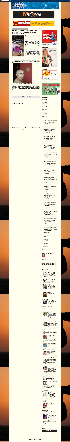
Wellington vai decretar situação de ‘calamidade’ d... (49, 184)
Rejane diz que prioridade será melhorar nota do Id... (49, 123)
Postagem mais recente (16, 127)
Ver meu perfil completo (49, 254)
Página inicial (26, 127)
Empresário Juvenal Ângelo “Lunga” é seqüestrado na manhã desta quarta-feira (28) (51, 344)
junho (45, 239)
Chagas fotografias (50, 253)
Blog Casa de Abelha (47, 284)
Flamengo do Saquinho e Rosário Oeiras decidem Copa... (49, 130)
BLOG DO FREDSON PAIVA (48, 391)
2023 (44, 105)
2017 (44, 113)
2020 (44, 109)
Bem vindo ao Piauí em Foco (48, 306)
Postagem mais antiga (36, 127)
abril (45, 242)
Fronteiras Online (46, 299)
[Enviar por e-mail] (26, 96)
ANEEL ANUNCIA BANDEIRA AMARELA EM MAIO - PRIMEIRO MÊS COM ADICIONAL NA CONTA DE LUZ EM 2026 (51, 273)
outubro (45, 233)
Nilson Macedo (45, 414)
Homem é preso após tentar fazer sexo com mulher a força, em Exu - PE (52, 416)
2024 (44, 103)
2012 (44, 249)
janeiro (45, 246)
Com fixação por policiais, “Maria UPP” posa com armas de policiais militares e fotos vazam (49, 360)
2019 (44, 110)
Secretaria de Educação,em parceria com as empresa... (50, 207)
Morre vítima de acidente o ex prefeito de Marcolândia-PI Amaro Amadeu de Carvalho (52, 382)
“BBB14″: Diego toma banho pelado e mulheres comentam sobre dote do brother (49, 329)
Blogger (40, 439)
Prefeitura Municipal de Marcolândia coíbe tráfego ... (50, 141)
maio (45, 240)
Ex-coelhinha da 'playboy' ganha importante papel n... (49, 150)
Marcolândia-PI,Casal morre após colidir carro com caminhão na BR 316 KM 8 (51, 336)
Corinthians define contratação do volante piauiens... (49, 132)
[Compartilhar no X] (28, 96)
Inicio (44, 308)
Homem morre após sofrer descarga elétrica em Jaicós (50, 164)
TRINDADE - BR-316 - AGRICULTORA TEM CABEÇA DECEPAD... (50, 139)
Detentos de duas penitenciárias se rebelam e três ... (49, 223)
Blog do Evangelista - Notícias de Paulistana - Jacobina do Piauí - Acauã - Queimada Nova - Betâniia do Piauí (49, 279)
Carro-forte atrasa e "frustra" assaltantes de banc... (48, 168)
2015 (44, 116)
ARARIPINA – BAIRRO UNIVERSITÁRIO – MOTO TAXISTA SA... (50, 230)
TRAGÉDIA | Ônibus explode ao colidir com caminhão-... (50, 187)
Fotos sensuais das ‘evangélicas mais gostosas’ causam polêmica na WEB (51, 313)
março (45, 243)
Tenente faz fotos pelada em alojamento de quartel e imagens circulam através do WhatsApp (50, 321)
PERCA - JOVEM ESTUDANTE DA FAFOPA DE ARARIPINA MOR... (49, 137)
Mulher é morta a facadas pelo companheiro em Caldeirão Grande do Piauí (51, 367)
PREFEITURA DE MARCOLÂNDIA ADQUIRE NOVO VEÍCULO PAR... (50, 148)
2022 (44, 106)
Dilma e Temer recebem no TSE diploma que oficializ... (49, 159)
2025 (44, 102)
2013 (44, 248)
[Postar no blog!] (27, 96)
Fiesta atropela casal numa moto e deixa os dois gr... (49, 193)
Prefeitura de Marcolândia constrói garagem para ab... (49, 146)
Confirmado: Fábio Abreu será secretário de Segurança (49, 209)
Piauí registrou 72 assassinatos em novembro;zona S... (49, 196)
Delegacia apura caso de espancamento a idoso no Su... (49, 200)
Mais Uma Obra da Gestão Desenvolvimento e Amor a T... (49, 214)
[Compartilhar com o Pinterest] (30, 96)
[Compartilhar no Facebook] (29, 96)
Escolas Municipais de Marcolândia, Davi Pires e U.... (50, 205)
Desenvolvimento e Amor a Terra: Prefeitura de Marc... (49, 143)
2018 (44, 112)
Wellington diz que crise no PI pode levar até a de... (49, 225)
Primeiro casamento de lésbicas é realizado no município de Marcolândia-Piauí (51, 352)
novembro (46, 232)
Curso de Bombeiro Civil (51, 293)
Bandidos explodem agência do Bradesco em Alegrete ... (49, 178)
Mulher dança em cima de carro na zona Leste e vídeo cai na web (50, 375)
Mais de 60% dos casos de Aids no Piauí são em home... (49, 221)
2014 (44, 117)
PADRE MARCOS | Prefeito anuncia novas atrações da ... (50, 203)
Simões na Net (45, 410)
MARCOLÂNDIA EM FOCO (47, 292)
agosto (45, 236)
